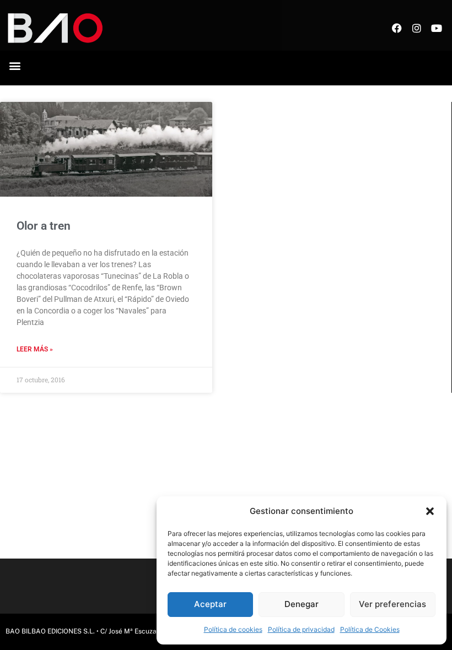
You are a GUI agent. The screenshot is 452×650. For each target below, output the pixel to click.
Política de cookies (233, 629)
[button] (429, 511)
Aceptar (210, 604)
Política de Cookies (370, 629)
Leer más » (35, 349)
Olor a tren (44, 225)
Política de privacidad (301, 629)
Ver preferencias (392, 604)
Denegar (301, 604)
